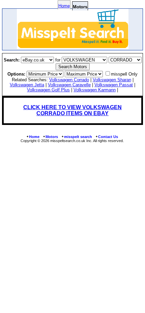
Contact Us (108, 137)
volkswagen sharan (112, 79)
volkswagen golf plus (48, 89)
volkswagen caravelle (69, 84)
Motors (52, 137)
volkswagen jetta (27, 84)
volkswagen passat (113, 84)
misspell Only (124, 74)
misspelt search (78, 137)
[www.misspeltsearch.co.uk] (72, 47)
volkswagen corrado (69, 79)
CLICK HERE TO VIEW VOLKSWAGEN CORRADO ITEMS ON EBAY (72, 110)
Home (64, 5)
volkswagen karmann (95, 89)
